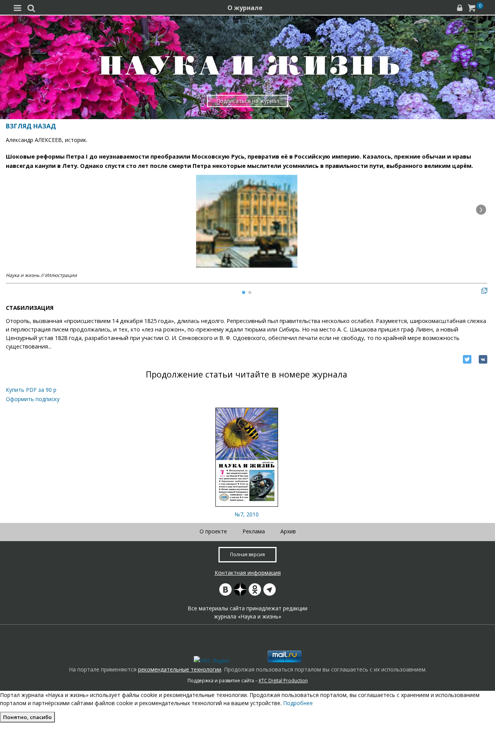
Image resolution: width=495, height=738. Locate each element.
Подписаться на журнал (247, 100)
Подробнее (298, 703)
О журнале (245, 7)
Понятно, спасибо (27, 717)
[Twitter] (467, 359)
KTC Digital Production (283, 680)
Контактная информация (248, 572)
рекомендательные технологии (179, 669)
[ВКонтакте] (483, 359)
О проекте (213, 531)
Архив (288, 531)
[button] (481, 209)
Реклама (253, 531)
